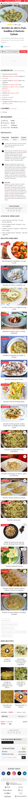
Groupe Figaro (12, 780)
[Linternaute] (7, 790)
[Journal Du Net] (20, 787)
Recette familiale (21, 632)
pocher (13, 196)
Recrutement (22, 778)
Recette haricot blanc (8, 628)
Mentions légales (5, 780)
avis (19, 24)
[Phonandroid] (20, 796)
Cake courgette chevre (8, 233)
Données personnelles (6, 779)
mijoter (6, 193)
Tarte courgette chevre (8, 224)
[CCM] (7, 787)
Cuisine (5, 751)
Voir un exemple (22, 751)
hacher (10, 150)
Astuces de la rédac (8, 754)
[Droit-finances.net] (20, 790)
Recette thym (5, 620)
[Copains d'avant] (7, 793)
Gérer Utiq (24, 779)
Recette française (7, 636)
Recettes (6, 3)
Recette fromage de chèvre (9, 624)
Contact (13, 778)
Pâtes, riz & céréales (14, 3)
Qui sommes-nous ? (7, 778)
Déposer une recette (7, 742)
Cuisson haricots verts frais (10, 220)
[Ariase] (7, 796)
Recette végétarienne (8, 632)
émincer (25, 150)
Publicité (17, 778)
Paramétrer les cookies (16, 779)
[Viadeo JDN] (20, 793)
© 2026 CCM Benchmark (21, 780)
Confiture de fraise (7, 228)
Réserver (21, 173)
